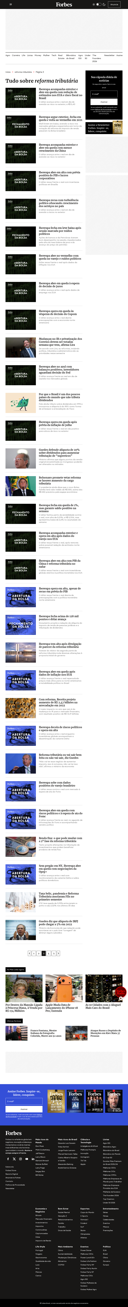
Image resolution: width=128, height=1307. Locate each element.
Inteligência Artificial (89, 1146)
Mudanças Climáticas (67, 1257)
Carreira (16, 55)
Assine (119, 55)
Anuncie (114, 4)
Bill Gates (40, 1175)
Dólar (38, 1237)
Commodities (41, 1230)
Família (61, 1223)
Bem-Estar (63, 1208)
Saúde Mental (64, 1212)
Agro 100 (106, 1143)
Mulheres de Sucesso (111, 1192)
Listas (30, 55)
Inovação (84, 1153)
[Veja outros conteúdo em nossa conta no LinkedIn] (33, 1158)
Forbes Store (11, 1170)
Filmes (105, 1216)
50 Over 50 (107, 1157)
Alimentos (62, 1261)
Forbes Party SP (87, 1272)
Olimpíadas (85, 1234)
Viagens (39, 1254)
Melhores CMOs (109, 1175)
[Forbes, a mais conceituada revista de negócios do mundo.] (19, 1133)
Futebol (83, 1223)
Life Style (40, 1246)
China (105, 1257)
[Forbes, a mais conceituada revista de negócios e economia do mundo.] (64, 4)
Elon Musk (40, 1146)
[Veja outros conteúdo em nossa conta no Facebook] (8, 1158)
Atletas (83, 1238)
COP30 (61, 1265)
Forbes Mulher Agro (88, 1289)
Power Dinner (86, 1250)
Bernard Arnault (42, 1160)
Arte (37, 1268)
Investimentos (42, 1222)
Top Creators (108, 1199)
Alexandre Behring (65, 1164)
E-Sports (84, 1216)
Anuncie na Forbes (13, 1178)
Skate (82, 1230)
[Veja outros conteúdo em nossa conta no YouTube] (26, 1158)
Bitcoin (39, 1215)
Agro (8, 55)
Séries (105, 1212)
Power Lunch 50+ (87, 1257)
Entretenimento (111, 1208)
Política (106, 1246)
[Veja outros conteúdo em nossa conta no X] (14, 1158)
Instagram (84, 1157)
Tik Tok (83, 1160)
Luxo (38, 1265)
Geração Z (62, 1216)
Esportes (85, 1208)
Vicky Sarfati (63, 1147)
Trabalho (62, 1227)
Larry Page (40, 1168)
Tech (54, 55)
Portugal (39, 1250)
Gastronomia (41, 1257)
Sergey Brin (40, 1171)
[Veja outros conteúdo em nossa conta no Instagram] (20, 1158)
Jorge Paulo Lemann (66, 1150)
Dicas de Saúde (64, 1230)
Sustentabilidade (65, 1254)
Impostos (40, 1226)
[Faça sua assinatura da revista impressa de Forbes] (56, 1101)
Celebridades (108, 1219)
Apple (82, 1164)
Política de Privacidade (103, 109)
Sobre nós (10, 1167)
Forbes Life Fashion (88, 1261)
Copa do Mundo (87, 1212)
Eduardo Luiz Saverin (66, 1143)
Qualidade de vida (43, 1261)
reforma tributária (23, 72)
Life (23, 55)
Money (38, 55)
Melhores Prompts (88, 1150)
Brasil (105, 1254)
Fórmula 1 (84, 1219)
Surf (82, 1227)
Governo (106, 1261)
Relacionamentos (65, 1219)
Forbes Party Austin (88, 1268)
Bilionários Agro (109, 1147)
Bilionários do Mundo (111, 1154)
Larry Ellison (40, 1157)
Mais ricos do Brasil (67, 1139)
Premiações (108, 1230)
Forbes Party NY (87, 1265)
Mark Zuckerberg (43, 1150)
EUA (104, 1250)
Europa (106, 1265)
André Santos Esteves (67, 1168)
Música (106, 1227)
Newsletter (109, 55)
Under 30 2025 (109, 1203)
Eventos (106, 1223)
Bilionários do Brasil (111, 1150)
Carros (38, 1276)
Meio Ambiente (65, 1246)
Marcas (39, 1272)
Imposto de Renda (43, 1241)
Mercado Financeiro (44, 1219)
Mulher (46, 55)
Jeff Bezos (40, 1153)
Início (8, 72)
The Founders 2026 (96, 58)
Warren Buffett (42, 1164)
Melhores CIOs (109, 1171)
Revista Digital (12, 1174)
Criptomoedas (42, 1233)
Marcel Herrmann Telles (68, 1154)
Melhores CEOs (109, 1168)
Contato (9, 1181)
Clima (60, 1250)
